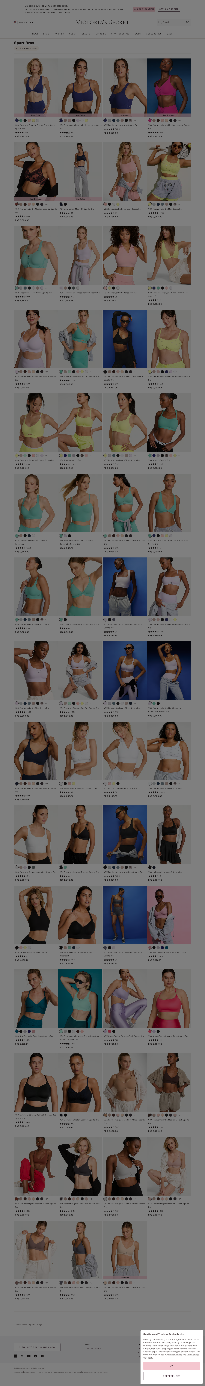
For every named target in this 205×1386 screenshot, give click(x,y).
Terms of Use (193, 1354)
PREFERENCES (171, 1376)
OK (171, 1365)
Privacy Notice (175, 1354)
